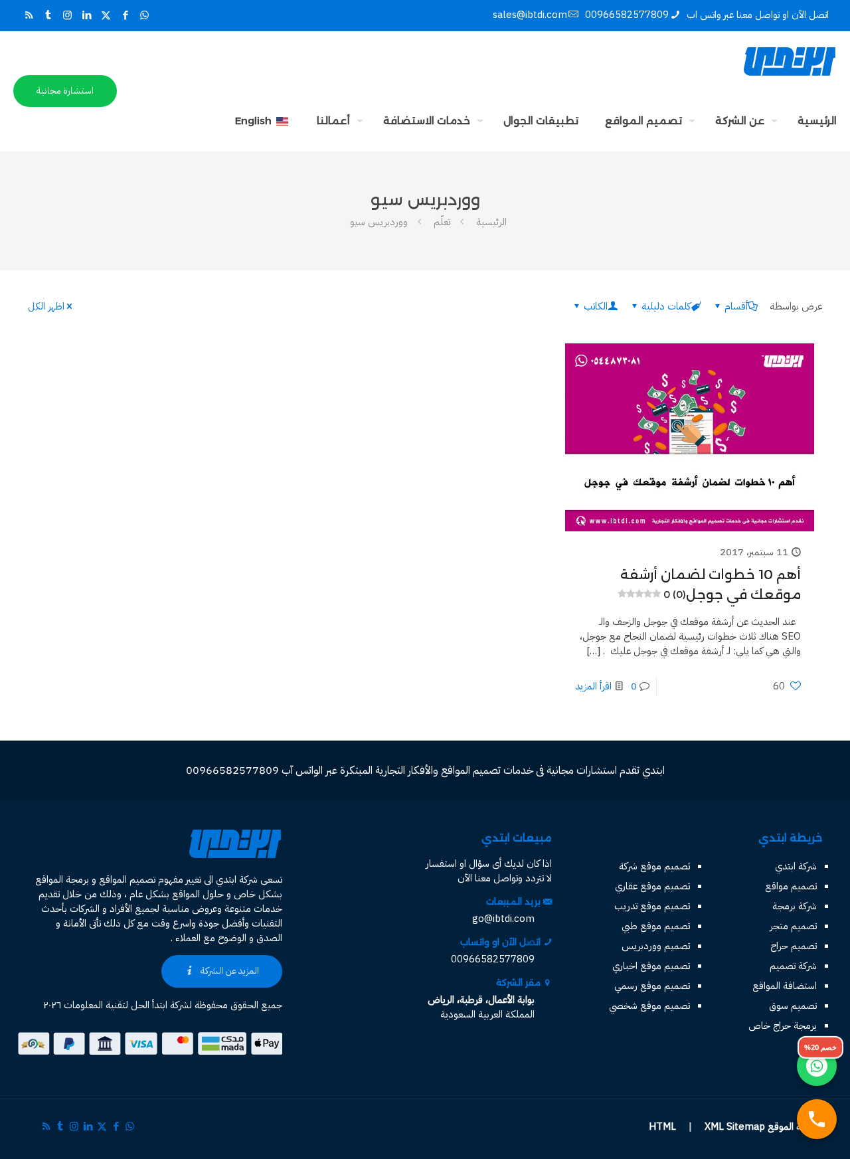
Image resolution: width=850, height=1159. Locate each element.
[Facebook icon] (125, 15)
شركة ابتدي (796, 866)
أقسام (736, 306)
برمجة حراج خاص (782, 1025)
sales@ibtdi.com (530, 14)
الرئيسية (491, 222)
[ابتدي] (789, 61)
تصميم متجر (793, 926)
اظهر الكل (46, 306)
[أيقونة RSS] (29, 15)
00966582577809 (627, 14)
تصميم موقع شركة (654, 866)
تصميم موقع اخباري (651, 965)
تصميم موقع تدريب (652, 906)
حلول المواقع (198, 894)
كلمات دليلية (666, 306)
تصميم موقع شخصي (649, 1005)
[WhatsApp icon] (144, 15)
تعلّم (442, 222)
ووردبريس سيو (379, 222)
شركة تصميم (793, 965)
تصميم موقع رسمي (652, 985)
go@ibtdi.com (503, 918)
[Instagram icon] (67, 15)
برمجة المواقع (62, 879)
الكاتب (596, 306)
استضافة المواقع (784, 985)
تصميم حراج (793, 945)
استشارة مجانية (65, 91)
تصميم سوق (793, 1005)
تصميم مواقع (791, 886)
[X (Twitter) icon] (106, 15)
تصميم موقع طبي (656, 926)
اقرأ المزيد (593, 686)
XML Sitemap (735, 1126)
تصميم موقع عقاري (652, 886)
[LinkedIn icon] (87, 15)
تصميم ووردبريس (656, 945)
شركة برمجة (794, 906)
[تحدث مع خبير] (817, 1119)
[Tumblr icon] (48, 15)
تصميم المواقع (127, 879)
